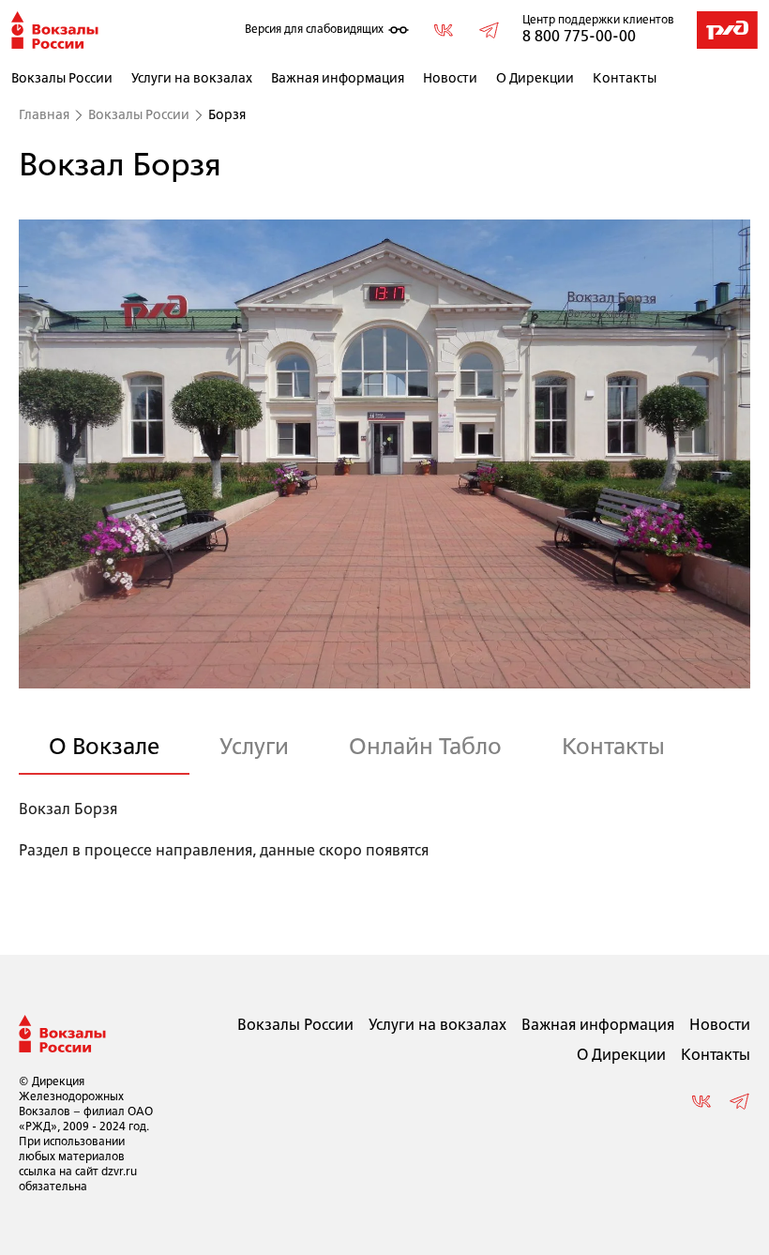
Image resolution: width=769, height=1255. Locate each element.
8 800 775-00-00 (579, 37)
